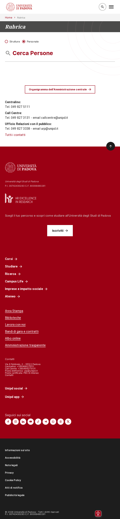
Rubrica (15, 27)
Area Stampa (14, 311)
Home (8, 17)
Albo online (13, 338)
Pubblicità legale (14, 495)
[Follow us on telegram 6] (45, 422)
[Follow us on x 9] (68, 422)
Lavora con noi (15, 324)
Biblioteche (13, 318)
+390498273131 (26, 368)
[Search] (102, 7)
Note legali (11, 465)
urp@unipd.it (31, 370)
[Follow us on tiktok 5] (38, 422)
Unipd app (12, 397)
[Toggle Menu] (111, 7)
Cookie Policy (13, 480)
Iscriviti (58, 231)
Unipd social (14, 388)
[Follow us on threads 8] (61, 422)
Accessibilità (12, 457)
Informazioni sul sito (17, 450)
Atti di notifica (13, 487)
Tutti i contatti (15, 135)
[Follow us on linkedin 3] (23, 422)
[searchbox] (60, 53)
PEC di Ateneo (31, 373)
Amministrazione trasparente (25, 345)
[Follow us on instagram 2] (15, 422)
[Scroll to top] (110, 146)
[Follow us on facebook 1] (8, 422)
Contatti (9, 375)
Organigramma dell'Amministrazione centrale (58, 89)
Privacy (9, 472)
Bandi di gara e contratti (22, 331)
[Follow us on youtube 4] (31, 422)
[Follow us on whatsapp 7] (53, 422)
